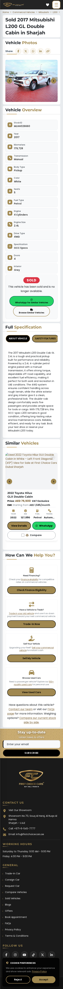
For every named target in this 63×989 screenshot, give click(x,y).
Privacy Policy (13, 929)
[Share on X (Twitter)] (26, 51)
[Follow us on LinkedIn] (51, 954)
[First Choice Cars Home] (31, 780)
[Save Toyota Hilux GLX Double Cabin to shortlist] (53, 458)
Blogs (8, 904)
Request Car (12, 886)
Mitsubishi (44, 12)
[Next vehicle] (53, 481)
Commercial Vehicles (24, 12)
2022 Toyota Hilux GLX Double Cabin (23, 495)
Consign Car (12, 879)
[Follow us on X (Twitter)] (42, 954)
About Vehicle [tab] (18, 338)
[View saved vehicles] (47, 4)
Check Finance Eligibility (31, 590)
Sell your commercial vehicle (36, 649)
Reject (18, 979)
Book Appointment (16, 917)
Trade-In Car (12, 873)
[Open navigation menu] (56, 5)
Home (6, 12)
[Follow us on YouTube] (24, 954)
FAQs (8, 923)
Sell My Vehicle (31, 658)
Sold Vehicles (12, 898)
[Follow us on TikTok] (33, 954)
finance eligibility (29, 579)
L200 (55, 12)
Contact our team (21, 709)
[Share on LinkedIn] (40, 51)
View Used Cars (31, 692)
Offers (9, 911)
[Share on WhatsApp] (33, 51)
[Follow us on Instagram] (15, 954)
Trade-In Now (31, 624)
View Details (19, 525)
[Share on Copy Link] (48, 51)
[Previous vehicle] (9, 481)
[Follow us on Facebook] (6, 954)
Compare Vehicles (16, 892)
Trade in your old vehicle (21, 613)
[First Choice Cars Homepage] (14, 4)
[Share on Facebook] (18, 51)
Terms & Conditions (16, 935)
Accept (43, 979)
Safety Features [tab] (45, 338)
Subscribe (31, 753)
